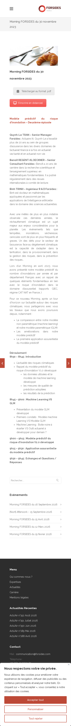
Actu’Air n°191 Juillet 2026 (24, 620)
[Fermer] (68, 664)
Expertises (15, 582)
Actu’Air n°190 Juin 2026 (23, 625)
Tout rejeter (36, 718)
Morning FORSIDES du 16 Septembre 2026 (33, 504)
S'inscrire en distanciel (30, 103)
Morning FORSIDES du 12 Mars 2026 (30, 526)
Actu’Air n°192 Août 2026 (23, 615)
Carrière (14, 592)
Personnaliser (35, 709)
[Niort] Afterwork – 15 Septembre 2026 (31, 512)
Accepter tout (35, 700)
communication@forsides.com (33, 654)
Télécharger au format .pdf (36, 91)
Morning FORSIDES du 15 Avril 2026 (29, 519)
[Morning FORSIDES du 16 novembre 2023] (2, 363)
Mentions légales (19, 597)
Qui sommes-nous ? (21, 576)
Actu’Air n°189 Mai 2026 (23, 631)
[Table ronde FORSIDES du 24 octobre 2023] (68, 363)
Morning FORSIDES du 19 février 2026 (31, 534)
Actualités (15, 587)
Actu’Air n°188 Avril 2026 (23, 636)
